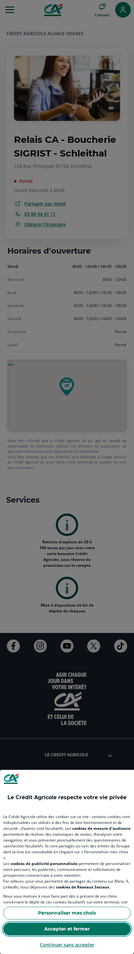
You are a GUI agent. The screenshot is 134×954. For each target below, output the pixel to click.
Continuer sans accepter (67, 945)
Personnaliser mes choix (67, 913)
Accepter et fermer (67, 929)
